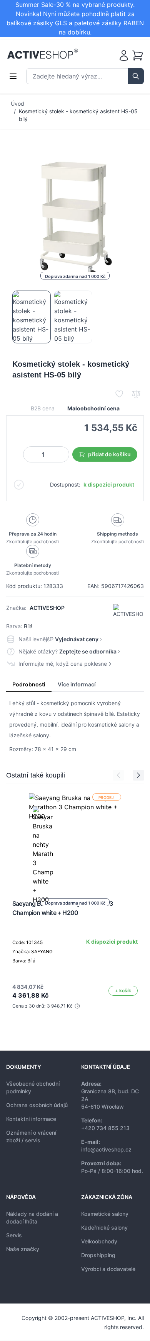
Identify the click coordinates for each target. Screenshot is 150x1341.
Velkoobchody (99, 1241)
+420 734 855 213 (105, 1128)
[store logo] (42, 54)
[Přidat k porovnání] (136, 394)
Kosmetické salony (104, 1213)
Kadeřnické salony (104, 1227)
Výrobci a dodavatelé (108, 1269)
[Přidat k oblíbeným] (119, 394)
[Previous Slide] (118, 775)
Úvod (17, 103)
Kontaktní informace (31, 1119)
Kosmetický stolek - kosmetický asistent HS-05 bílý (78, 115)
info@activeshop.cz (106, 1149)
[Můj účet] (124, 55)
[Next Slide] (138, 775)
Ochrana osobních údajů (37, 1105)
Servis (14, 1235)
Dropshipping (98, 1255)
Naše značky (22, 1249)
